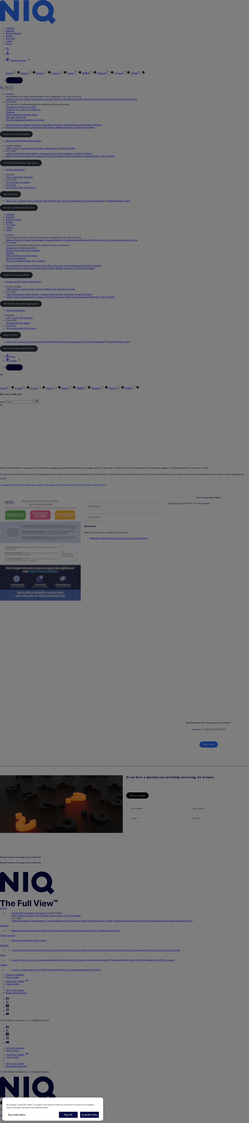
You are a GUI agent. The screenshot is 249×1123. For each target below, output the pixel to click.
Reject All (68, 1115)
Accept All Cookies (89, 1115)
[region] (52, 1109)
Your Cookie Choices (16, 1114)
